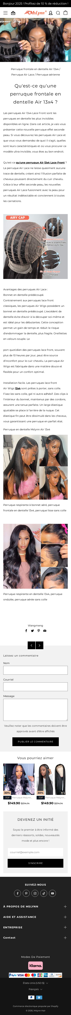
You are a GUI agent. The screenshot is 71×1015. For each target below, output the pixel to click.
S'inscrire (35, 863)
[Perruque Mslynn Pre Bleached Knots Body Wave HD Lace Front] (18, 779)
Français (34, 989)
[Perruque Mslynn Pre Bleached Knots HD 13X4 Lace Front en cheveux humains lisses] (52, 779)
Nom (6, 663)
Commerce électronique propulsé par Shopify (35, 1006)
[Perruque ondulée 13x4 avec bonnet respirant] (35, 556)
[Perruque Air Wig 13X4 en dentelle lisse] (35, 467)
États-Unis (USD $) (33, 983)
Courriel (8, 679)
